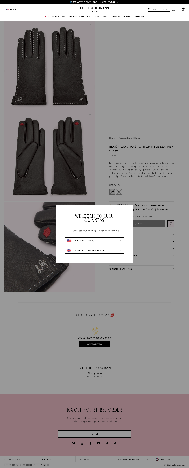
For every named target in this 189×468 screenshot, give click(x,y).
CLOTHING (116, 16)
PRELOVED (139, 16)
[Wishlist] (178, 10)
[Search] (149, 9)
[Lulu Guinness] (94, 9)
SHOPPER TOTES (76, 16)
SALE (47, 16)
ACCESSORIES (93, 16)
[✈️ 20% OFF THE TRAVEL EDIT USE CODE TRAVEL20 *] (94, 2)
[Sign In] (173, 10)
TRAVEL (105, 16)
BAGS (64, 16)
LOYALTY (127, 16)
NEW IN (56, 16)
